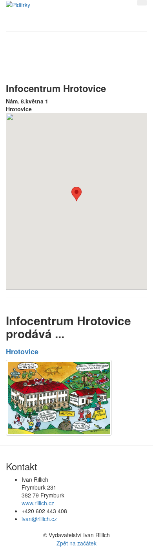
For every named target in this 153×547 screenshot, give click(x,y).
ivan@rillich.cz (39, 519)
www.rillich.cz (38, 503)
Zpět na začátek (76, 543)
